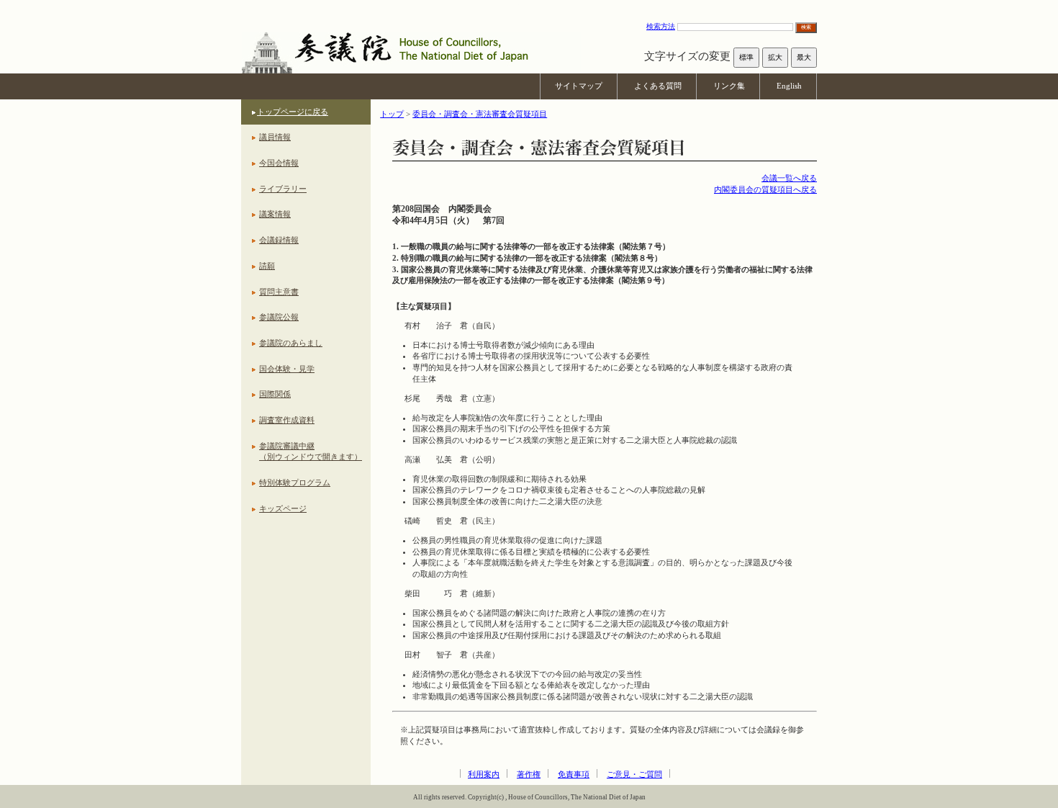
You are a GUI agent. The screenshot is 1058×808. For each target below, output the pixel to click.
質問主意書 (279, 291)
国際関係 (275, 394)
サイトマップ (578, 85)
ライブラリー (283, 188)
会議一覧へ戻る (789, 178)
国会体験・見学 (287, 368)
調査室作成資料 (287, 420)
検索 (806, 27)
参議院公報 (279, 317)
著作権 (529, 774)
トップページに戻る (292, 111)
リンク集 (729, 85)
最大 (804, 57)
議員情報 (275, 137)
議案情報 (275, 214)
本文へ (529, 7)
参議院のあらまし (290, 342)
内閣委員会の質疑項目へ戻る (765, 189)
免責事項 (573, 774)
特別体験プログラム (294, 482)
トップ (392, 113)
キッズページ (283, 508)
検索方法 (660, 26)
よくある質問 (658, 85)
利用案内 (483, 774)
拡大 (775, 57)
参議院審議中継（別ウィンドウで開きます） (310, 451)
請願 (267, 265)
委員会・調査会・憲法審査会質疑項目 (479, 113)
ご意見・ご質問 (634, 774)
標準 (746, 57)
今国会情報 (279, 162)
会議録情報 (279, 239)
